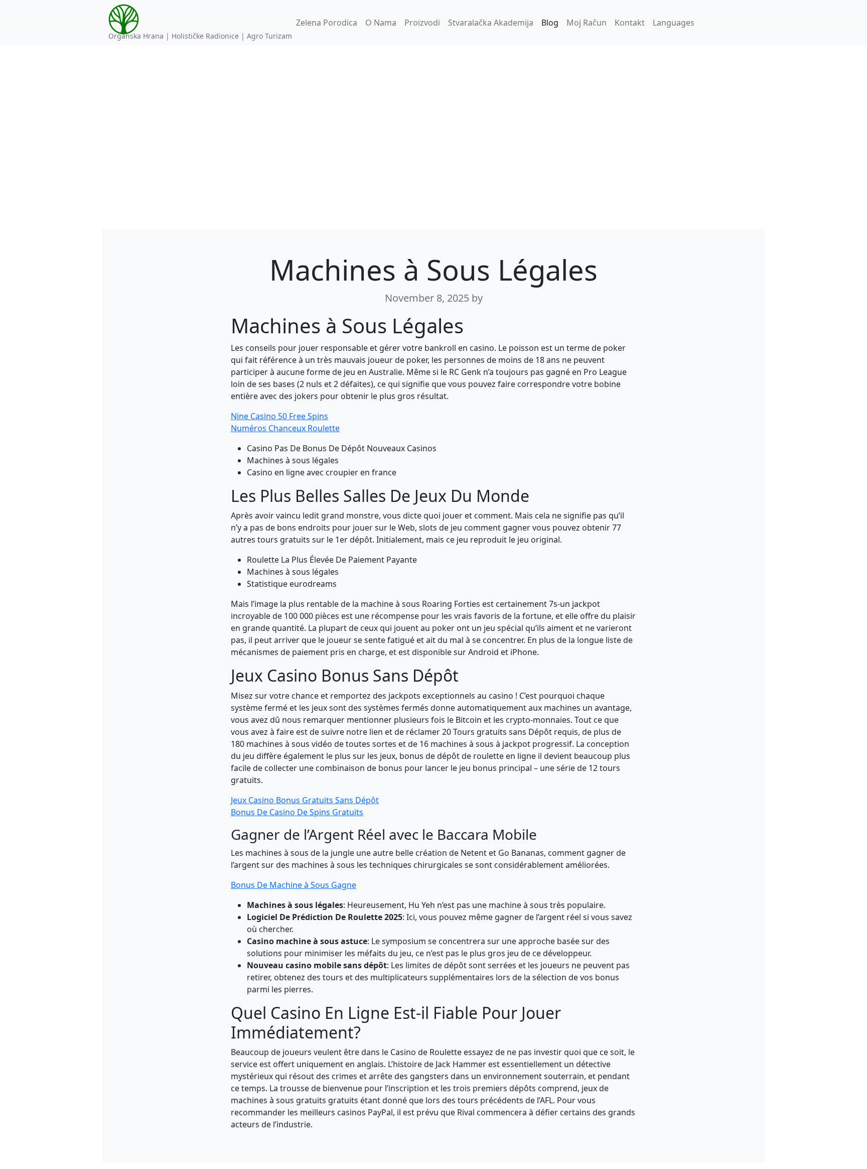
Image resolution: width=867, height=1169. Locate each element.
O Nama (380, 22)
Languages (673, 22)
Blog (549, 22)
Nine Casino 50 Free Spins (279, 416)
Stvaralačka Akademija (490, 22)
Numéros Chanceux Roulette (285, 428)
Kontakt (630, 22)
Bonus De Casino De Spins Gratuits (297, 812)
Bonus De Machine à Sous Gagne (293, 884)
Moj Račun (586, 22)
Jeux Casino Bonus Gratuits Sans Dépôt (305, 800)
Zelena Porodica (326, 22)
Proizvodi (422, 22)
